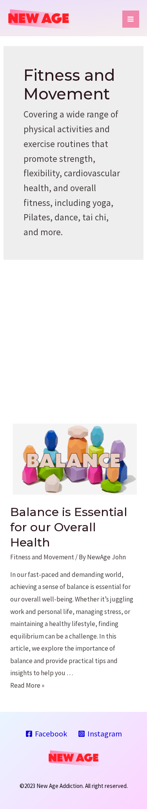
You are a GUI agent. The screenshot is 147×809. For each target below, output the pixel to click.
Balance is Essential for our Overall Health (68, 527)
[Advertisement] (73, 337)
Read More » (27, 685)
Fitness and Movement (42, 557)
